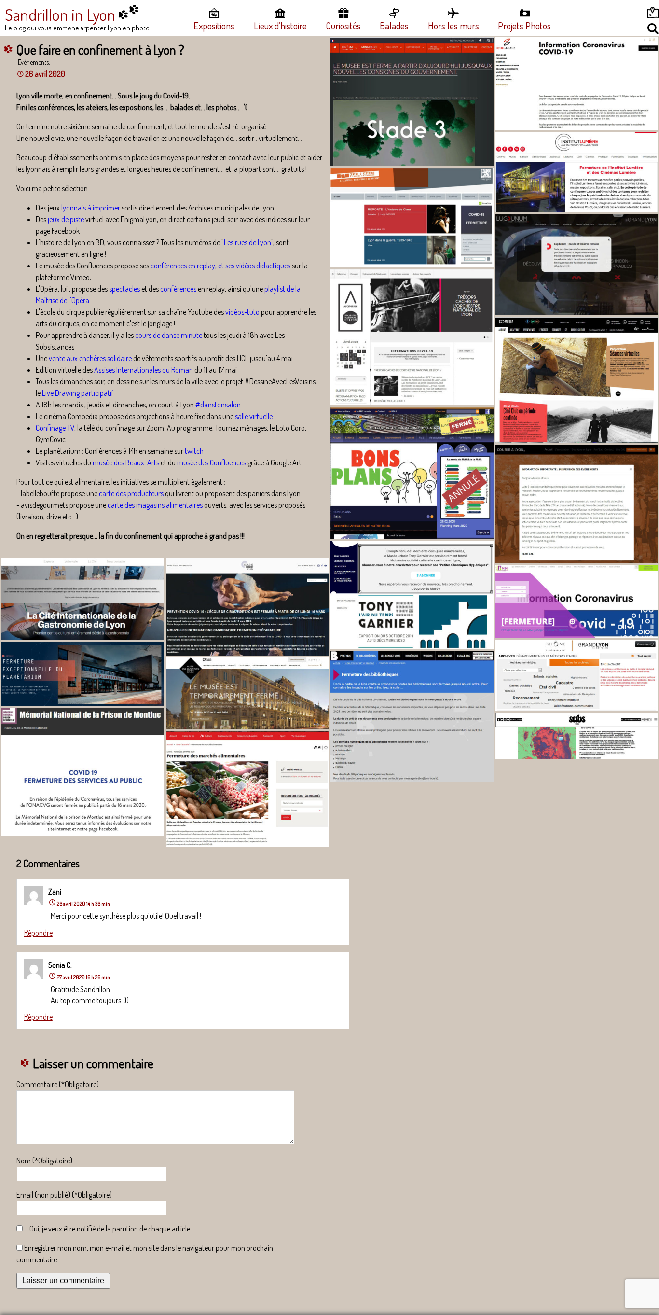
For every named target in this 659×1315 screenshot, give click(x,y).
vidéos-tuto (242, 312)
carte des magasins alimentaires (154, 505)
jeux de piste (66, 219)
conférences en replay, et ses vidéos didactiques (220, 265)
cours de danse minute (168, 335)
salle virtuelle (254, 416)
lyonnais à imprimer (90, 207)
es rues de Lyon (249, 242)
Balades (394, 25)
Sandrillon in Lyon (60, 14)
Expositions (213, 25)
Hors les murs (453, 25)
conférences (178, 289)
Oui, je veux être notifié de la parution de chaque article (109, 1228)
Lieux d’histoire (280, 25)
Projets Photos (524, 25)
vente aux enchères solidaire (90, 358)
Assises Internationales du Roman (143, 370)
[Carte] (619, 14)
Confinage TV (55, 428)
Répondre (38, 932)
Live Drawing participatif (78, 393)
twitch (194, 451)
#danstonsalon (218, 404)
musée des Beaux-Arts (126, 462)
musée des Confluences (211, 462)
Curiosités (343, 25)
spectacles (124, 289)
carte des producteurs (131, 493)
